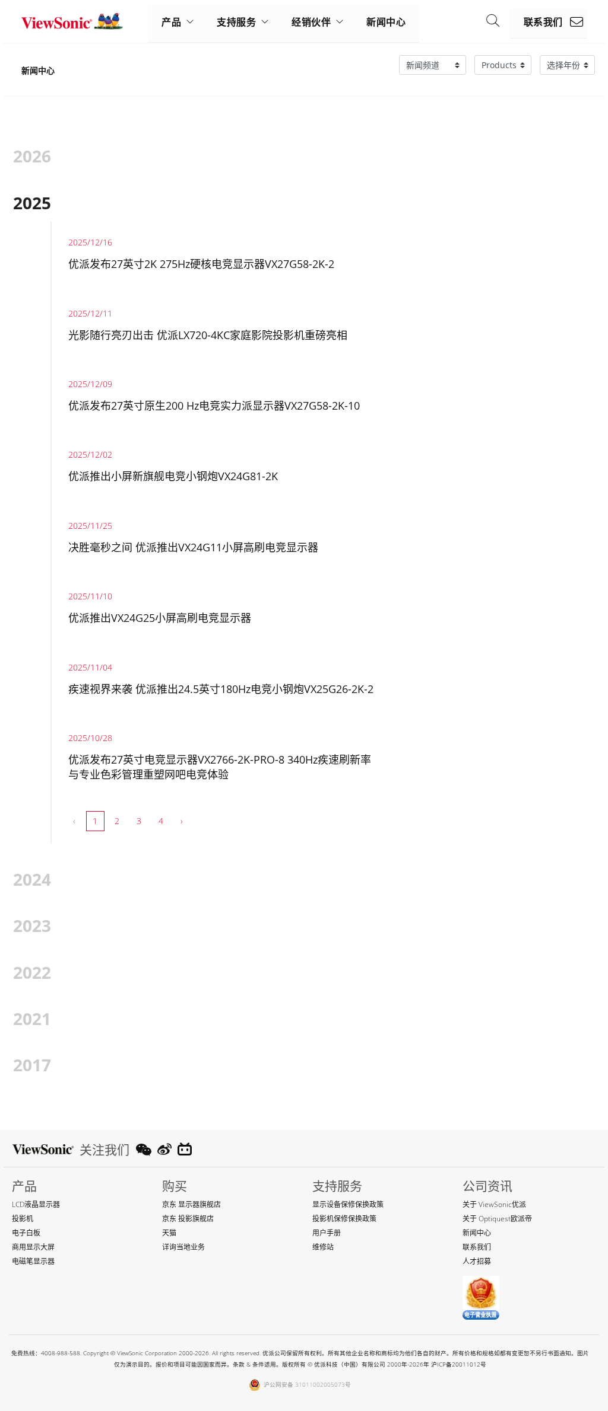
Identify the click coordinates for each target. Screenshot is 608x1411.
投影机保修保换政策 (344, 1219)
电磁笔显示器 (33, 1261)
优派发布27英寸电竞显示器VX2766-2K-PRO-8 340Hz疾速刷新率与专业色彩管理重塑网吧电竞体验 (219, 766)
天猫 (169, 1233)
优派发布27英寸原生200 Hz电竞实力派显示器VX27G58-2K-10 (214, 405)
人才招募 (477, 1261)
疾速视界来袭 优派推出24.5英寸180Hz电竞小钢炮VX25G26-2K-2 (220, 689)
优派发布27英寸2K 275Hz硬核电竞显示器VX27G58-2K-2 (201, 264)
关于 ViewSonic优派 (494, 1204)
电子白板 (26, 1233)
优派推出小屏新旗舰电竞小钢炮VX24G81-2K (173, 476)
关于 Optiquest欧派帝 (497, 1219)
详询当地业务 (183, 1247)
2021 (32, 1018)
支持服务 (236, 21)
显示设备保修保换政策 (348, 1204)
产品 (171, 21)
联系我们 (543, 21)
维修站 (323, 1247)
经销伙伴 (311, 21)
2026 (32, 156)
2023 (32, 925)
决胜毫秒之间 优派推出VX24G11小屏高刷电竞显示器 (193, 547)
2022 (32, 972)
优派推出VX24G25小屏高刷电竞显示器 (159, 618)
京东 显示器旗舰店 (191, 1204)
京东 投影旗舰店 (188, 1219)
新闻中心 (386, 21)
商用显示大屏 (33, 1247)
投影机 (22, 1219)
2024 (32, 879)
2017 (32, 1065)
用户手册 (326, 1233)
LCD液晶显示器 (36, 1204)
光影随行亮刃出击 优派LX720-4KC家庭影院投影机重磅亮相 (207, 335)
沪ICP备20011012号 (458, 1364)
